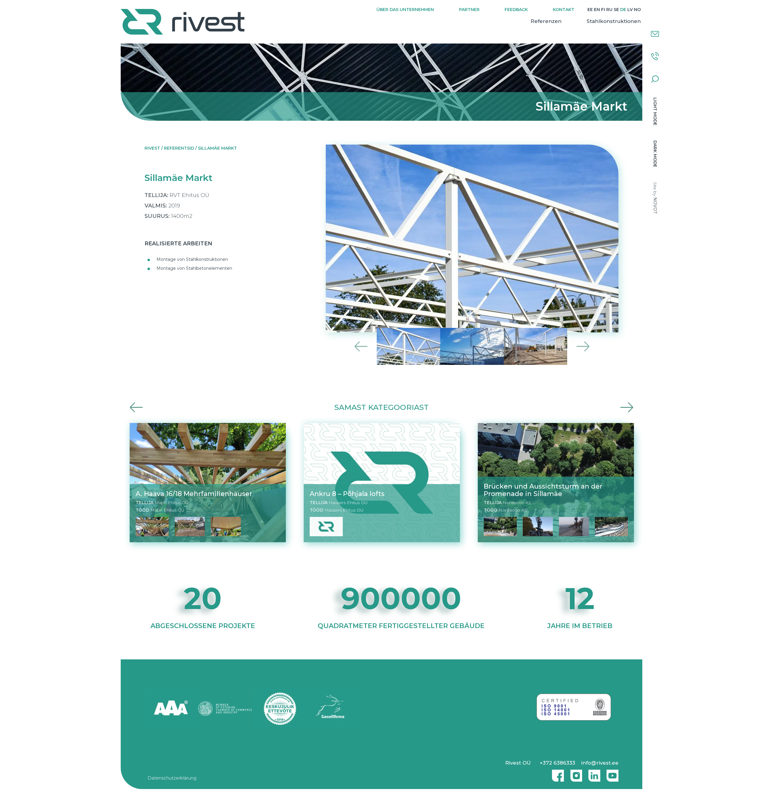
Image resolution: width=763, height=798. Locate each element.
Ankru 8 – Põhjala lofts (347, 494)
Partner (469, 9)
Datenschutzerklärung (172, 778)
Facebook (556, 773)
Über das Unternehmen (405, 9)
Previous (361, 346)
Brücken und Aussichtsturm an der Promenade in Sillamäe (543, 490)
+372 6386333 (557, 763)
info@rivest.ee (599, 763)
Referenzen (546, 21)
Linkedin (592, 773)
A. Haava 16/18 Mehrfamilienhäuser (194, 494)
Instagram (574, 773)
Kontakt (563, 9)
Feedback (516, 9)
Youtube (612, 773)
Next (583, 346)
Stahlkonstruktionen (614, 21)
